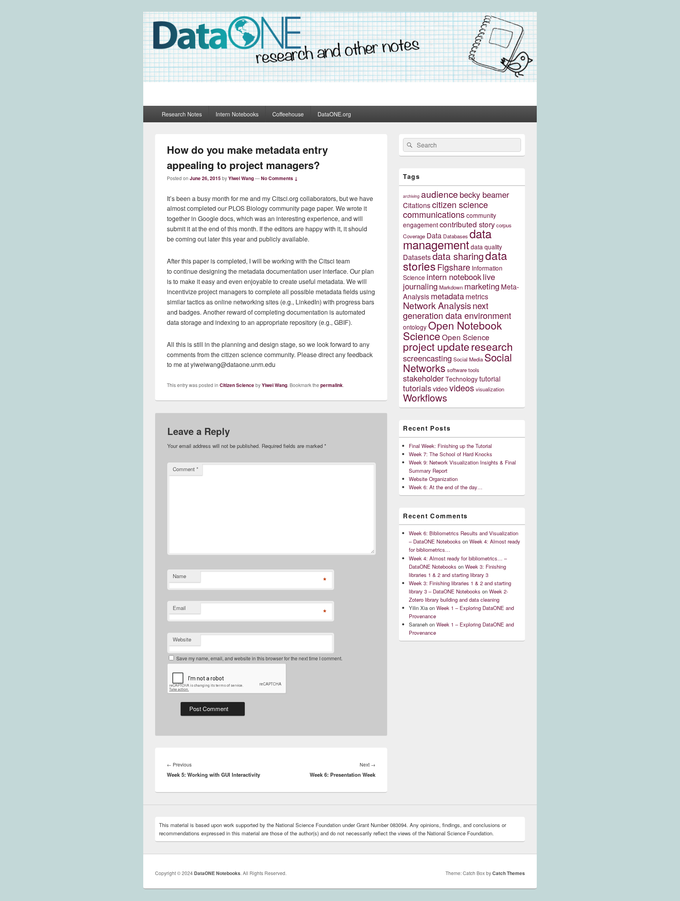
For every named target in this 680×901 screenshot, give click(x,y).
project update (436, 346)
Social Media (468, 359)
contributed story (467, 224)
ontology (415, 326)
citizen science (460, 204)
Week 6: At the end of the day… (445, 487)
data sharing (458, 256)
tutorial (490, 378)
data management (447, 238)
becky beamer (484, 194)
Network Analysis (437, 305)
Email (179, 608)
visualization (490, 389)
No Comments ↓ (279, 178)
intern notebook (454, 276)
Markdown (451, 287)
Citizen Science (237, 385)
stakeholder (423, 378)
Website (182, 639)
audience (439, 194)
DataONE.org (334, 114)
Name (179, 576)
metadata (447, 296)
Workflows (425, 397)
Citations (417, 205)
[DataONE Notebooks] (340, 79)
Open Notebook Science (452, 330)
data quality (486, 246)
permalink (331, 385)
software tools (463, 370)
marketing (481, 286)
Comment (185, 469)
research (492, 346)
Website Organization (433, 479)
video (440, 388)
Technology (461, 378)
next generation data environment (457, 310)
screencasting (427, 358)
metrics (477, 296)
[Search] (409, 145)
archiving (411, 196)
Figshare (453, 267)
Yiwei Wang (241, 178)
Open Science (466, 337)
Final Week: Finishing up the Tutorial (450, 446)
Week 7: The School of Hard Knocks (450, 454)
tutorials (417, 388)
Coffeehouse (288, 114)
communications (434, 214)
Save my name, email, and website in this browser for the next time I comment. (259, 658)
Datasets (417, 257)
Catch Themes (508, 873)
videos (461, 387)
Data (434, 235)
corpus (504, 225)
